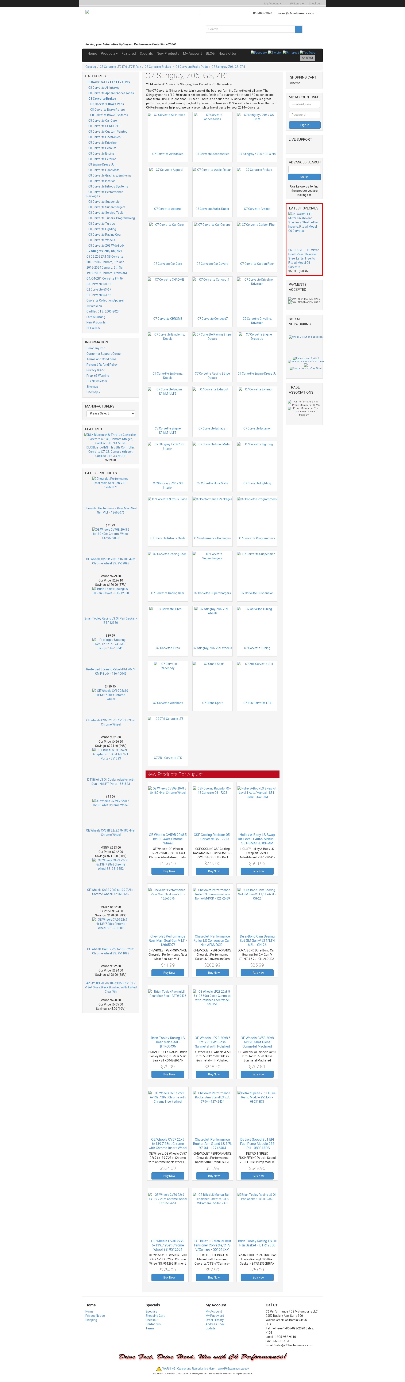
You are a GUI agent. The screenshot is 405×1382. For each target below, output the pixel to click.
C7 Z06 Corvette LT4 (257, 703)
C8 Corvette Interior (101, 181)
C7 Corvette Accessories (213, 154)
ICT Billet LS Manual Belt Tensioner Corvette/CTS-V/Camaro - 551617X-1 (212, 1245)
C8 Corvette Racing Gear (105, 234)
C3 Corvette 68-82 (98, 284)
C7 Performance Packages (212, 538)
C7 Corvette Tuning (257, 648)
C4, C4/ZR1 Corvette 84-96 (104, 278)
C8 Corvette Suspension (104, 201)
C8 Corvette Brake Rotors (107, 109)
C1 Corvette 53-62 (98, 295)
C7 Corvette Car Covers (212, 263)
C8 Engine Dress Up (101, 164)
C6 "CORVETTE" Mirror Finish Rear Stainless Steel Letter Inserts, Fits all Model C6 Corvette (303, 258)
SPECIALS (93, 328)
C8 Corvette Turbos (101, 223)
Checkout (152, 1320)
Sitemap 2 (93, 392)
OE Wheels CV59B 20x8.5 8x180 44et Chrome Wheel (168, 839)
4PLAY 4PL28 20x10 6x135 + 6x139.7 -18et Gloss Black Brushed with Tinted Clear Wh (111, 987)
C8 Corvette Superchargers (107, 207)
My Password (215, 1315)
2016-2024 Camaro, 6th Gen (105, 267)
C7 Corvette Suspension (257, 593)
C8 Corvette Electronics (104, 137)
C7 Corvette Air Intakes (168, 154)
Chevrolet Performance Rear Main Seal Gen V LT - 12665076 (111, 510)
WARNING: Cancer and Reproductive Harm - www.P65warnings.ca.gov (205, 1368)
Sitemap (92, 386)
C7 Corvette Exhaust (212, 428)
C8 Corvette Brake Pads (192, 66)
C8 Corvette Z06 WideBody (106, 245)
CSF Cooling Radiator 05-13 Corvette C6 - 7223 (212, 837)
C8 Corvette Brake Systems (109, 115)
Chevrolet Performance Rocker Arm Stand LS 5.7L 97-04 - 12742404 (212, 1143)
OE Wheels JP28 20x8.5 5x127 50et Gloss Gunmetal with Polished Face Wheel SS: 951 (212, 1044)
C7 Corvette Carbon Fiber (257, 263)
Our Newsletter (96, 381)
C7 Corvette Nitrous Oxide (167, 538)
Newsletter (227, 53)
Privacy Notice (95, 1315)
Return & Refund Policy (101, 364)
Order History (215, 1320)
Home (92, 53)
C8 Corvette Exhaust (102, 148)
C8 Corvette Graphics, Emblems (109, 175)
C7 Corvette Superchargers (212, 593)
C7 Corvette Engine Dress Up (257, 373)
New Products (168, 53)
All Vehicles (94, 306)
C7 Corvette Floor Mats (212, 483)
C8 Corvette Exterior (102, 159)
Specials (146, 53)
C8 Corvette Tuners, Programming (111, 218)
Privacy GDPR (95, 370)
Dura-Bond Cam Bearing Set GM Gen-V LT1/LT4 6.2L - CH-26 (257, 940)
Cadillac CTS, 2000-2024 (102, 311)
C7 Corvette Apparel (167, 209)
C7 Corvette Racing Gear (167, 593)
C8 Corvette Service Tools (106, 212)
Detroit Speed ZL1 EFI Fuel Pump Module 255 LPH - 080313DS (257, 1143)
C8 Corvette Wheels (101, 240)
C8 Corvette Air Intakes (104, 87)
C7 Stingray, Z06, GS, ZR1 (228, 66)
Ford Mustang (95, 317)
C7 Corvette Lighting (257, 483)
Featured (129, 53)
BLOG (210, 53)
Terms (150, 1328)
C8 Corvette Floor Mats (104, 170)
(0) (295, 3)
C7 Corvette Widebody (168, 703)
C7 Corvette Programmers (257, 538)
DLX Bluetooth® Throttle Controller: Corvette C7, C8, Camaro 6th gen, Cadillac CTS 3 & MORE (110, 452)
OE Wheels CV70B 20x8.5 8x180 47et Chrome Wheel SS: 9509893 (110, 561)
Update (211, 1328)
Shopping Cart (155, 1315)
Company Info (95, 348)
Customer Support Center (104, 353)
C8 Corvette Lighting (102, 229)
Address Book (215, 1324)
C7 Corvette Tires (168, 648)
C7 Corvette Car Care (168, 263)
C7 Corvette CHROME (167, 318)
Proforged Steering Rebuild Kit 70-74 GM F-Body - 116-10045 (110, 671)
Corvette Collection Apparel (105, 300)
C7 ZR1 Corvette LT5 (168, 758)
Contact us (153, 1324)
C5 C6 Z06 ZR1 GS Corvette (104, 256)
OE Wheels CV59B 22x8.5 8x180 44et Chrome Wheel (110, 832)
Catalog (90, 66)
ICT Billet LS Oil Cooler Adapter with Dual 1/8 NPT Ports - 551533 (111, 781)
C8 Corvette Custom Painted (107, 131)
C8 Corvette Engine (101, 153)
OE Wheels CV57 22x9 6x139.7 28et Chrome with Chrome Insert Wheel (168, 1143)
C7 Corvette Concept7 (212, 318)
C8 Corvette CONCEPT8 (104, 126)
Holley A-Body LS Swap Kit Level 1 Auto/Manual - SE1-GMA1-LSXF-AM (257, 839)
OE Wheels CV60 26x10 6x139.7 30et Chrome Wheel (110, 722)
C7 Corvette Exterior (257, 428)
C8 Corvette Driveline (102, 142)
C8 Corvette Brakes (158, 66)
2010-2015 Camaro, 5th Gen (105, 262)
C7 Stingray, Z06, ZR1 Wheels (212, 648)
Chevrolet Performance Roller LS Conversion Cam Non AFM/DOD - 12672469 (212, 942)
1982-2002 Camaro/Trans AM (106, 273)
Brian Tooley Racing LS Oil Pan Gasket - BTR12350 (111, 620)
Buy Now (169, 871)
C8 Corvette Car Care (102, 120)
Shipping (91, 1320)
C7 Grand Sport (212, 703)
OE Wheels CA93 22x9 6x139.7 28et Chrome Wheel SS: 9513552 (111, 892)
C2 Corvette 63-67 (98, 289)
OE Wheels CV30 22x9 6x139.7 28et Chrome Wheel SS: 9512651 (167, 1245)
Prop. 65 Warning (97, 375)
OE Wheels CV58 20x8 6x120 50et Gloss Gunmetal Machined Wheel (257, 1044)
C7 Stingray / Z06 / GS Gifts (257, 154)
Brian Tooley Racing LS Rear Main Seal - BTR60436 (168, 1042)
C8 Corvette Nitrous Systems (108, 186)
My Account (192, 53)
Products (108, 53)
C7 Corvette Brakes (257, 209)
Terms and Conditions (101, 359)
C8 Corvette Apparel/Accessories (111, 93)
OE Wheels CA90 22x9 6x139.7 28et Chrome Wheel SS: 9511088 (111, 951)
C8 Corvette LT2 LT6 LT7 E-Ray (120, 66)
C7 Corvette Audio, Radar (212, 209)
